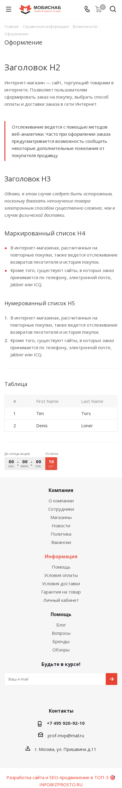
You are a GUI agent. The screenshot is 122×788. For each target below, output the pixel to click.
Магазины (61, 517)
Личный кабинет (61, 600)
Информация (61, 556)
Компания (61, 490)
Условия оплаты (61, 575)
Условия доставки (61, 583)
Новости (61, 526)
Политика (61, 534)
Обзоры (61, 650)
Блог (61, 625)
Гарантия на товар (61, 592)
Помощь (61, 567)
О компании (61, 501)
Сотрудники (61, 509)
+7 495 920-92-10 (66, 723)
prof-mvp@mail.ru (66, 735)
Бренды (61, 641)
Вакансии (61, 542)
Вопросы (61, 633)
